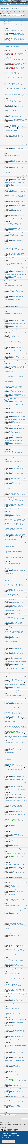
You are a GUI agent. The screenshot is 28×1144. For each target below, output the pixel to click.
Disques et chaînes (9, 381)
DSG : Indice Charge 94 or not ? (12, 716)
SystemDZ (14, 372)
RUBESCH (14, 990)
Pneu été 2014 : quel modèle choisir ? (14, 461)
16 (23, 175)
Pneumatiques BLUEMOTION (11, 707)
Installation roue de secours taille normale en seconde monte (15, 404)
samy (13, 342)
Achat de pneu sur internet (11, 594)
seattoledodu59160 (15, 161)
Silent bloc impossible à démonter (13, 228)
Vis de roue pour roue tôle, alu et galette (14, 828)
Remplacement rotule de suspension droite (15, 119)
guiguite (13, 196)
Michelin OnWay (8, 573)
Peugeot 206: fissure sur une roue (13, 805)
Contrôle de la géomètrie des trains (13, 330)
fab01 (13, 142)
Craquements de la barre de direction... (14, 253)
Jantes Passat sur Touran (10, 636)
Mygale (13, 653)
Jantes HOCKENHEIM (9, 1025)
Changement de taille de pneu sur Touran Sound (15, 324)
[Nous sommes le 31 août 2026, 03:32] (24, 9)
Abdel (13, 815)
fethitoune (14, 850)
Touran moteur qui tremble (11, 130)
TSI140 (13, 473)
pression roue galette (9, 775)
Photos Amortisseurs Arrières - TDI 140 (14, 1110)
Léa (13, 530)
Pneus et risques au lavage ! (11, 1008)
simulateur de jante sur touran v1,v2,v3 (14, 519)
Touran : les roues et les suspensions (12, 12)
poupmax (14, 696)
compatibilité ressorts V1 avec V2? (13, 712)
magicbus (14, 872)
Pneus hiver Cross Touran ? (11, 984)
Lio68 (13, 326)
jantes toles (7, 859)
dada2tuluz (14, 489)
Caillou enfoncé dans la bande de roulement (15, 800)
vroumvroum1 (14, 173)
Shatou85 (14, 136)
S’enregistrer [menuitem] (27, 4)
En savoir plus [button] (6, 1137)
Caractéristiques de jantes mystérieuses (14, 195)
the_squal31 (14, 494)
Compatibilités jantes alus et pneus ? (13, 309)
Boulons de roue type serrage (12, 563)
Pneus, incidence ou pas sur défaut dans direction (14, 1089)
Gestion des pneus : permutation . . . (13, 1035)
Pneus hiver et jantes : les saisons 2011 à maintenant (14, 171)
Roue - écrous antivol (9, 105)
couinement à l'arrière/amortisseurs (13, 386)
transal (13, 1022)
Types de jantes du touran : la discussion (14, 366)
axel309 (13, 524)
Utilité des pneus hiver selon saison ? (13, 631)
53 (23, 369)
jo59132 (13, 443)
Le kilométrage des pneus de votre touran (15, 467)
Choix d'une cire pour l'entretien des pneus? (15, 994)
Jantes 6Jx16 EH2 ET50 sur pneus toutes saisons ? (14, 399)
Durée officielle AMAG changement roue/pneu (13, 600)
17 (23, 469)
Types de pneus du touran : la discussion (14, 350)
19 (26, 469)
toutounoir (14, 776)
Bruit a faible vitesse (9, 390)
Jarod (13, 1091)
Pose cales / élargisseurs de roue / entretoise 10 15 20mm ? (13, 498)
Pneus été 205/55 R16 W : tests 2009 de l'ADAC (14, 917)
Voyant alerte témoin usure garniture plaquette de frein (13, 545)
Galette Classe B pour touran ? (12, 652)
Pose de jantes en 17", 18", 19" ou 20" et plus (14, 140)
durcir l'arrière (8, 447)
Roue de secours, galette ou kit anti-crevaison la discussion (13, 124)
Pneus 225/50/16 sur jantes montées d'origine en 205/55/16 (14, 900)
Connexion (10, 5)
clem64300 (14, 391)
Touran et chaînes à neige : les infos (13, 53)
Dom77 (13, 1047)
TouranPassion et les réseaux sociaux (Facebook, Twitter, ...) (13, 22)
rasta (13, 535)
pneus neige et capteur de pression (13, 748)
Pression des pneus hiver (10, 679)
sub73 (13, 148)
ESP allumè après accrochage (11, 290)
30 (26, 649)
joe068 (13, 1009)
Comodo (13, 801)
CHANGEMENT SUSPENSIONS (12, 155)
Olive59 (13, 1066)
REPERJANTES (7, 928)
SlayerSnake (14, 254)
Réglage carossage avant (10, 248)
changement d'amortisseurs (11, 83)
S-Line (13, 765)
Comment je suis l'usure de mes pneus (14, 1004)
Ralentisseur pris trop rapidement (13, 605)
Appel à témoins (8, 1079)
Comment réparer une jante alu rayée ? (14, 695)
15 (26, 946)
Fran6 (13, 362)
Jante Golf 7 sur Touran (10, 214)
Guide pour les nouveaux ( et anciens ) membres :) (14, 31)
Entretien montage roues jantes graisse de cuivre (15, 165)
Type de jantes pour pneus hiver (12, 1039)
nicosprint (14, 468)
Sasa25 (13, 84)
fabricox (13, 960)
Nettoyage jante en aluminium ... (12, 394)
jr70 (13, 632)
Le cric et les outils (9, 752)
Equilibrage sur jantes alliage (11, 1065)
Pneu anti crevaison (9, 209)
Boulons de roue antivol (10, 674)
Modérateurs (8, 13)
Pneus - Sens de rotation (10, 641)
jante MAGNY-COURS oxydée (11, 764)
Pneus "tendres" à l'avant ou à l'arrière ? (14, 934)
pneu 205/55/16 (8, 472)
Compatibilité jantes (9, 100)
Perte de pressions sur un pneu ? (12, 999)
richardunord (14, 478)
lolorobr (13, 306)
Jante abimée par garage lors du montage (15, 938)
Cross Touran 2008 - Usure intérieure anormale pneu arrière (13, 376)
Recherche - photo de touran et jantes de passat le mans (14, 758)
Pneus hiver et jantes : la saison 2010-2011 (15, 779)
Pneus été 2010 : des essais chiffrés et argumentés (14, 558)
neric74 (13, 116)
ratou (13, 49)
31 (23, 144)
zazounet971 (14, 902)
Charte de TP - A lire (9, 37)
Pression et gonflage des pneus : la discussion (13, 263)
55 (26, 369)
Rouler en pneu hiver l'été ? (11, 731)
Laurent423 (14, 205)
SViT (13, 929)
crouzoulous (14, 797)
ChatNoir (14, 835)
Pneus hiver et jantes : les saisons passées (15, 944)
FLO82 (13, 448)
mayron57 (14, 965)
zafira (13, 1071)
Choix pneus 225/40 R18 (10, 589)
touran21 (14, 1106)
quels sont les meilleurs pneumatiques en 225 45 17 (15, 865)
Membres (10, 4)
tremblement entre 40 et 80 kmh (12, 523)
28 (23, 649)
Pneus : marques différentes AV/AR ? (13, 834)
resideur (13, 120)
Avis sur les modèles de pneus (12, 647)
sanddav (14, 336)
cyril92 (13, 59)
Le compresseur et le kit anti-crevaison (14, 691)
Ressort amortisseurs (9, 160)
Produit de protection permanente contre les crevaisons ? (15, 1020)
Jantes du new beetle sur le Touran (13, 1074)
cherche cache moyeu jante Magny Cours (15, 849)
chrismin (13, 201)
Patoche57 (14, 458)
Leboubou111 (14, 995)
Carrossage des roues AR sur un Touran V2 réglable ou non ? (15, 183)
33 (26, 144)
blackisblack (14, 956)
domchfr (13, 919)
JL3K (13, 1085)
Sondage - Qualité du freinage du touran (14, 534)
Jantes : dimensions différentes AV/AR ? (14, 814)
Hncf (13, 437)
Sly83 (13, 73)
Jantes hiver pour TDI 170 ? (11, 964)
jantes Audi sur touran (10, 539)
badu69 (13, 713)
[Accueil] (14, 1)
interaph (13, 786)
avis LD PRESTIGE (8, 451)
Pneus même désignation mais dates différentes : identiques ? (13, 1013)
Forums (8, 4)
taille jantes (7, 810)
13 (26, 353)
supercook (14, 38)
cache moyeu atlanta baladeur (12, 954)
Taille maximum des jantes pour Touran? (14, 218)
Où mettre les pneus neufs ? (11, 514)
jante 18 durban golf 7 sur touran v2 (13, 285)
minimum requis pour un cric (12, 457)
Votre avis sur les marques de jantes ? (14, 989)
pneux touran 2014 (9, 415)
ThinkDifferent (15, 1080)
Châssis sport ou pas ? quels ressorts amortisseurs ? (13, 487)
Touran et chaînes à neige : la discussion (14, 204)
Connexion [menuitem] (25, 4)
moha (13, 401)
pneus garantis (8, 844)
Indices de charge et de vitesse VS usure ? (15, 969)
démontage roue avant (10, 839)
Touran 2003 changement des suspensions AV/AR (15, 426)
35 (26, 206)
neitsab (13, 106)
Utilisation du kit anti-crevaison (12, 509)
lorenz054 (14, 64)
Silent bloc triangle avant (10, 569)
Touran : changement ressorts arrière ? (14, 627)
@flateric (14, 867)
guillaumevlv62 (15, 570)
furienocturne (14, 179)
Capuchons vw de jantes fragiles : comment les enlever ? (15, 737)
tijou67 (13, 825)
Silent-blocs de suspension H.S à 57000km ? (15, 789)
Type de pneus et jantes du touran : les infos (15, 67)
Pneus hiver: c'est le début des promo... (14, 1060)
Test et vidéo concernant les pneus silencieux (13, 795)
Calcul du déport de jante (10, 876)
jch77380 (14, 717)
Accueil (4, 3)
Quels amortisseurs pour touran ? (13, 622)
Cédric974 (14, 500)
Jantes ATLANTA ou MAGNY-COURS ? (13, 923)
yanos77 (14, 881)
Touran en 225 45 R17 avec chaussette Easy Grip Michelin (15, 579)
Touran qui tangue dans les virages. (13, 313)
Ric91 (13, 642)
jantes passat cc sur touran (11, 885)
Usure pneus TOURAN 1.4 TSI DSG (13, 356)
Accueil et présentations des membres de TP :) (17, 34)
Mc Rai (13, 432)
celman (13, 664)
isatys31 (13, 271)
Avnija (13, 240)
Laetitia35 (14, 367)
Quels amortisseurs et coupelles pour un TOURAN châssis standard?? (14, 340)
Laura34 (13, 131)
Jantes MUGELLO (8, 1056)
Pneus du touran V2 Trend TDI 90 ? (13, 1095)
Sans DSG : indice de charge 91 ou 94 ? (14, 504)
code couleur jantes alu (10, 657)
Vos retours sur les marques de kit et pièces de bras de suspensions (15, 71)
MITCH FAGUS (15, 156)
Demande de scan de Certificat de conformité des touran (13, 109)
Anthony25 (14, 861)
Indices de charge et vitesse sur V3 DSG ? (14, 742)
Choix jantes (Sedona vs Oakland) (13, 769)
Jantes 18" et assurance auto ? (12, 973)
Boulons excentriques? (10, 617)
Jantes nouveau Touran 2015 (11, 361)
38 (26, 128)
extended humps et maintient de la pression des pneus (15, 911)
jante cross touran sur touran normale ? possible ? (14, 441)
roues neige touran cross (10, 335)
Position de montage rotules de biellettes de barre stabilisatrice (15, 233)
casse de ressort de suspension (12, 299)
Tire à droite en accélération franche (13, 281)
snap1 (13, 749)
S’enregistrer (16, 5)
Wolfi (13, 259)
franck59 (14, 101)
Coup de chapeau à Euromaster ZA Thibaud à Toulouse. (15, 1099)
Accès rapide (1, 4)
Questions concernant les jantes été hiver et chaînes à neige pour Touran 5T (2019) (15, 94)
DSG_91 (14, 574)
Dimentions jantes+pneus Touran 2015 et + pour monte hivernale (15, 275)
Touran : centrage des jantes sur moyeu (14, 726)
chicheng (14, 760)
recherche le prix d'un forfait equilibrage (14, 1030)
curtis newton (14, 395)
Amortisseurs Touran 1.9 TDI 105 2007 (14, 178)
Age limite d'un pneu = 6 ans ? (12, 1105)
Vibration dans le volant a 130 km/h (13, 223)
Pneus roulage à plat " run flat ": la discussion (13, 611)
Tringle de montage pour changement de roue (14, 854)
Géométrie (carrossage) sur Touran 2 (13, 270)
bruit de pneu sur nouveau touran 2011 (14, 785)
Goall (13, 613)
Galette (6, 147)
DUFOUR (14, 1076)
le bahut (13, 606)
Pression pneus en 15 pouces (11, 721)
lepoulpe (13, 585)
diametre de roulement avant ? (12, 493)
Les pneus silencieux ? (10, 1070)
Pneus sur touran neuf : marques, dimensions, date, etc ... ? (13, 701)
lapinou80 (14, 215)
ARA (13, 387)
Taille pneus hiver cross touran (12, 239)
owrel (13, 648)
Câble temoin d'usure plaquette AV (13, 135)
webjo (13, 877)
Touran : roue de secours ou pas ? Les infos (15, 63)
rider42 (13, 811)
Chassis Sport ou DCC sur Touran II (13, 411)
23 (26, 479)
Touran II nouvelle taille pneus (12, 436)
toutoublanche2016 (15, 191)
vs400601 (14, 602)
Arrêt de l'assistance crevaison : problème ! (15, 668)
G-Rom (13, 210)
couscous (14, 1096)
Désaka (13, 235)
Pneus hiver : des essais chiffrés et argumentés (13, 46)
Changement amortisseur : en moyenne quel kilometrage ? (14, 551)
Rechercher (3, 5)
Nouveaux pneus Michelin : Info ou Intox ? (15, 890)
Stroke (13, 1061)
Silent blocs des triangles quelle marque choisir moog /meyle (14, 420)
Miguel (13, 547)
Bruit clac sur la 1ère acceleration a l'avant (15, 295)
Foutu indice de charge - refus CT (12, 115)
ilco (13, 669)
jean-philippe (14, 950)
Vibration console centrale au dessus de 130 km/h (15, 88)
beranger (14, 924)
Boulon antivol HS (9, 482)
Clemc (13, 90)
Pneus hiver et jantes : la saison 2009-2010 (15, 905)
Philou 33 (14, 126)
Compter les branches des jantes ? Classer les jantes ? (15, 1045)
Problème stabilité (9, 346)
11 (26, 267)
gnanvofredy (14, 24)
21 (23, 479)
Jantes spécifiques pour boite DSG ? (13, 819)
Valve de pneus (8, 1051)
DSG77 (13, 564)
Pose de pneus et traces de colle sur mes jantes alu (14, 685)
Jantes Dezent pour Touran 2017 (12, 319)
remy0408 (14, 520)
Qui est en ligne (4, 1122)
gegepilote (14, 581)
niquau (13, 981)
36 (23, 128)
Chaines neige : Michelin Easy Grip (13, 949)
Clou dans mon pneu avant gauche (13, 584)
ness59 (13, 152)
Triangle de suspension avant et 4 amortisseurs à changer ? (13, 528)
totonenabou (14, 111)
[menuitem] (19, 4)
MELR (13, 675)
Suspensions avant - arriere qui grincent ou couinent (15, 662)
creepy (13, 1005)
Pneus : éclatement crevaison (11, 477)
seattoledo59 (14, 416)
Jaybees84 (14, 382)
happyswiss (14, 770)
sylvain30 (14, 658)
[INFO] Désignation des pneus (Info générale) (13, 57)
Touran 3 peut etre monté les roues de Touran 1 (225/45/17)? (14, 189)
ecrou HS (6, 305)
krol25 (13, 913)
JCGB (13, 1052)
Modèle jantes (8, 151)
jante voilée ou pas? (9, 894)
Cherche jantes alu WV (10, 371)
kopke (13, 1000)
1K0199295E (7, 243)
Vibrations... (7, 959)
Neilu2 (13, 412)
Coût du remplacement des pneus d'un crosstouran (14, 978)
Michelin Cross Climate (10, 258)
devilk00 (13, 422)
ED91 (13, 692)
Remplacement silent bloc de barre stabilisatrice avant (13, 77)
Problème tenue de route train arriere (14, 200)
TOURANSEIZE (15, 462)
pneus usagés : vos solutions (11, 824)
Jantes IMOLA (7, 1084)
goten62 (13, 590)
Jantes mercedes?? (9, 871)
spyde (13, 1101)
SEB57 (13, 1026)
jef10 (13, 33)
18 (26, 175)
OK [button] (8, 1141)
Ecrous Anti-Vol (8, 431)
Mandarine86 (14, 428)
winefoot (13, 637)
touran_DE (14, 224)
